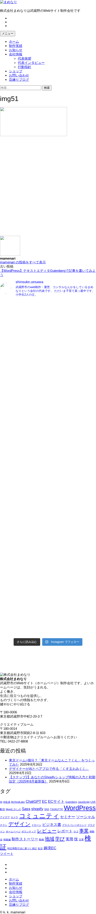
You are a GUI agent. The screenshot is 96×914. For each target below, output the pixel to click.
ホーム (14, 41)
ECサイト (56, 801)
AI (1, 802)
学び (60, 838)
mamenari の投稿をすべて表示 (23, 262)
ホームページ (13, 831)
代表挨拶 (24, 58)
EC (44, 801)
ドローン (36, 825)
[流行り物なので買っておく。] (48, 329)
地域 (49, 838)
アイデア (5, 817)
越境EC (50, 848)
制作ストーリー (25, 839)
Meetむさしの (13, 809)
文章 (81, 839)
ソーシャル (85, 817)
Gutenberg (71, 802)
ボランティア (28, 831)
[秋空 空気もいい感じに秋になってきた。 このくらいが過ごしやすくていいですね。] (48, 496)
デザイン (19, 824)
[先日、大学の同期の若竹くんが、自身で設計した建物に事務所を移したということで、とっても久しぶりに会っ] (48, 384)
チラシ (3, 825)
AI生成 (6, 802)
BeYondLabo (18, 802)
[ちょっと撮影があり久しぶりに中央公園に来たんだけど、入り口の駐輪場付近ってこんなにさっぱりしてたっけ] (48, 440)
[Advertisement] (48, 188)
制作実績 (15, 46)
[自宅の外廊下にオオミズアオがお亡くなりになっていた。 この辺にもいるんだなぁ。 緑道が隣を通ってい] (48, 552)
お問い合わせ (19, 75)
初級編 (7, 839)
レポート (65, 831)
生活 (40, 848)
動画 (41, 839)
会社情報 (15, 54)
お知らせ (15, 50)
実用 (69, 839)
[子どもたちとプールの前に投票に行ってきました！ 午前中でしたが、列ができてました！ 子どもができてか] (48, 608)
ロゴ (75, 831)
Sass (26, 809)
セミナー (67, 817)
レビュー (46, 830)
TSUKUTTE (56, 809)
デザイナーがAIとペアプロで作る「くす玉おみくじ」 (49, 769)
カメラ (14, 817)
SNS (46, 809)
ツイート (6, 853)
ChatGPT (33, 801)
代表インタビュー (31, 63)
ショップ (15, 71)
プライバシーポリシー (74, 825)
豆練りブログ (19, 79)
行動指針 (24, 67)
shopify (37, 809)
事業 (84, 830)
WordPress (80, 807)
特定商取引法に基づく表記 (22, 848)
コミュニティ (39, 815)
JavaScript (84, 802)
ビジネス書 (51, 825)
